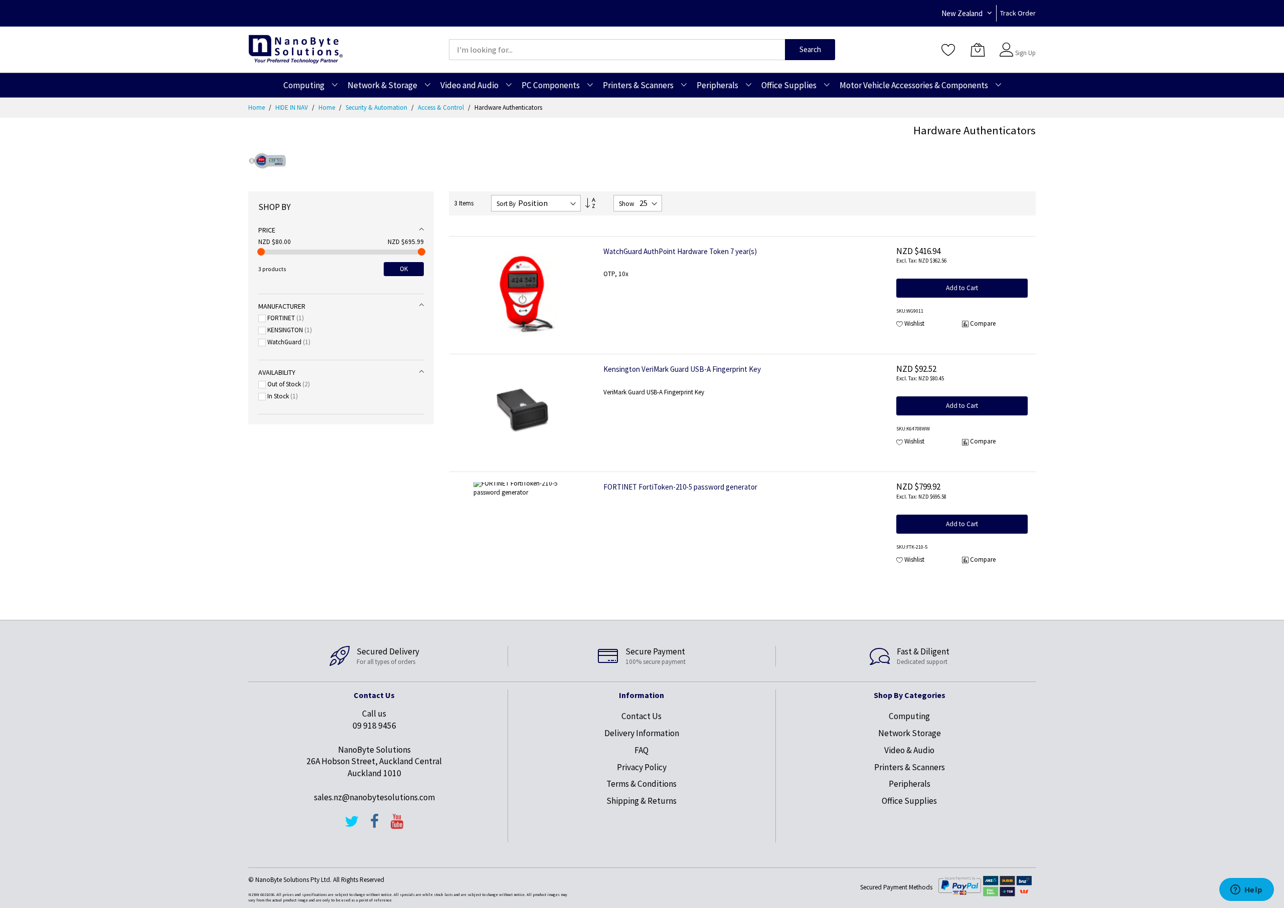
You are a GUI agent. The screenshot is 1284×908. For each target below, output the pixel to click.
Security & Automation (377, 107)
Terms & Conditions (641, 783)
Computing (909, 716)
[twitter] (352, 825)
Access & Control (441, 107)
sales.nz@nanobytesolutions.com (374, 797)
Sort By (506, 203)
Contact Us (641, 716)
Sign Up (1025, 53)
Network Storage (909, 733)
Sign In (1024, 45)
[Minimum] (261, 252)
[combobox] (617, 49)
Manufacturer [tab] (281, 306)
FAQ (641, 750)
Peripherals (909, 783)
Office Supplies (909, 800)
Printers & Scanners (909, 767)
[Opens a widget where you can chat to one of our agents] (1246, 890)
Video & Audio (909, 750)
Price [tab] (266, 230)
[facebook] (374, 825)
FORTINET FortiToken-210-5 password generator (680, 487)
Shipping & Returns (641, 800)
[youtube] (397, 825)
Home (257, 107)
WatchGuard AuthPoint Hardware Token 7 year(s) (680, 251)
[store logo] (295, 49)
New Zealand (962, 13)
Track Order (1018, 13)
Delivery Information (641, 733)
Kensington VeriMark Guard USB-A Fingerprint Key (682, 369)
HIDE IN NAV (292, 107)
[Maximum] (421, 252)
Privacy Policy (642, 767)
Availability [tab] (276, 372)
